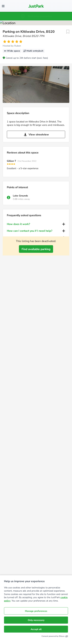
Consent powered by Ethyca (53, 636)
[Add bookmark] (67, 32)
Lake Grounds (20, 195)
